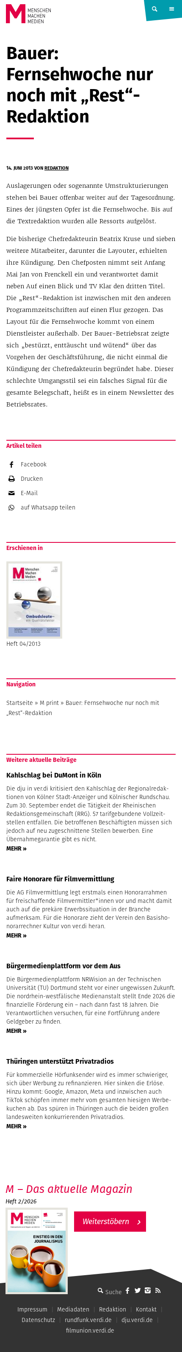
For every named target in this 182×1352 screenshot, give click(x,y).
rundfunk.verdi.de (88, 1320)
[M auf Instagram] (148, 1290)
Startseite (19, 703)
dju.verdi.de (137, 1320)
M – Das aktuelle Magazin (69, 1189)
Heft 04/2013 (23, 643)
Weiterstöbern (106, 1221)
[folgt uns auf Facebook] (127, 1290)
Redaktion (56, 168)
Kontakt (146, 1309)
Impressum (32, 1309)
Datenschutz (38, 1320)
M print (49, 703)
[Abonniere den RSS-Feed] (158, 1290)
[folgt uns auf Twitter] (137, 1290)
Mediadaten (73, 1309)
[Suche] (100, 1290)
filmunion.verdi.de (90, 1330)
